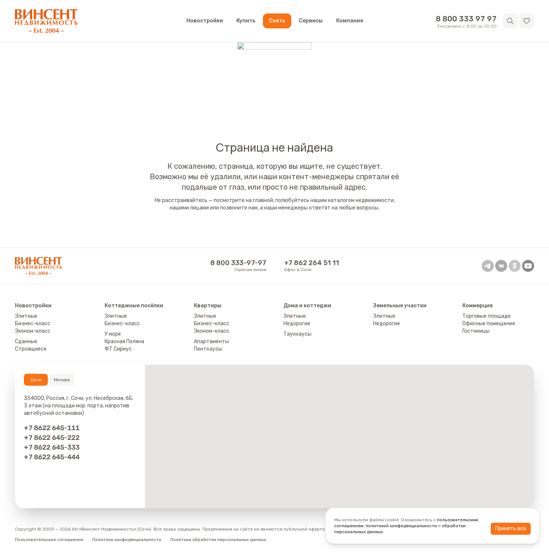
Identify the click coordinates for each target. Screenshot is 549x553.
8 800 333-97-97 (238, 263)
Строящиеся (30, 349)
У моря (113, 334)
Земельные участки (400, 305)
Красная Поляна (124, 341)
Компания (349, 21)
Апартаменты (211, 341)
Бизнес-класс (32, 323)
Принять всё (510, 528)
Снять (277, 21)
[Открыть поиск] (510, 20)
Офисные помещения (488, 323)
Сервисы (311, 21)
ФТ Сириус (118, 349)
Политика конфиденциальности (126, 539)
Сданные (26, 341)
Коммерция (477, 305)
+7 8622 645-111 (52, 428)
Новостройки (204, 21)
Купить (245, 21)
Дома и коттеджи (307, 305)
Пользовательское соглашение (49, 539)
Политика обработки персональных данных (218, 539)
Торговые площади (486, 316)
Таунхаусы (297, 334)
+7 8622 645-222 (52, 437)
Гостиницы (476, 331)
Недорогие (296, 323)
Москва (62, 379)
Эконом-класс (32, 331)
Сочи (36, 379)
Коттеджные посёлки (134, 305)
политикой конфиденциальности (401, 525)
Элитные (26, 316)
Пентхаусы (208, 349)
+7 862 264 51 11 (311, 263)
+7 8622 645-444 (52, 457)
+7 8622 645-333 (52, 447)
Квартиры (207, 305)
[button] (526, 20)
